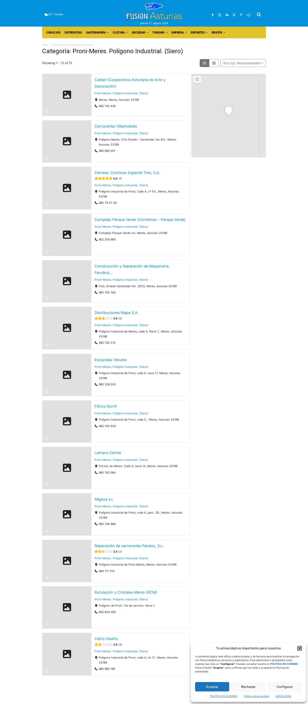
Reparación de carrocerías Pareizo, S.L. (129, 546)
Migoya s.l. (103, 499)
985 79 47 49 (108, 202)
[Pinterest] (241, 15)
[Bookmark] (47, 112)
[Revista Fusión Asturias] (154, 11)
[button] (300, 648)
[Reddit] (248, 15)
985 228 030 (107, 384)
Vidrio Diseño (106, 639)
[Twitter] (234, 15)
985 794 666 (107, 524)
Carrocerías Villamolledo (115, 126)
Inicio (45, 45)
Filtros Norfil (105, 406)
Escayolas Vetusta (110, 360)
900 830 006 (107, 612)
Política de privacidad (256, 696)
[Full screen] (197, 79)
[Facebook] (212, 15)
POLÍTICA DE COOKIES (223, 696)
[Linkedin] (226, 15)
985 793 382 (107, 292)
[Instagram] (219, 15)
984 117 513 (107, 570)
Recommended (242, 63)
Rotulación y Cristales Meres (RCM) (125, 592)
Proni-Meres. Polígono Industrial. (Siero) (121, 93)
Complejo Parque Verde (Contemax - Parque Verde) (140, 219)
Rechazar (248, 687)
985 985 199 (107, 668)
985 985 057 (107, 150)
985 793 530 (107, 426)
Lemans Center (108, 453)
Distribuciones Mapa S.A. (116, 312)
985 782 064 (107, 472)
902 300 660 (107, 239)
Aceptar (212, 687)
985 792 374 (107, 342)
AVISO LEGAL (283, 696)
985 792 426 (107, 106)
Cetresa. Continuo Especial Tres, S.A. (127, 173)
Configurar (285, 687)
